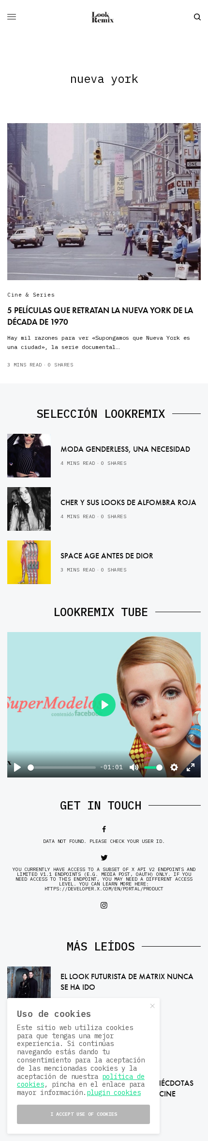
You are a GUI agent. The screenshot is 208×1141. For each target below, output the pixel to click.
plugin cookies (114, 1092)
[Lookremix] (104, 17)
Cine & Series (31, 294)
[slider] (62, 767)
